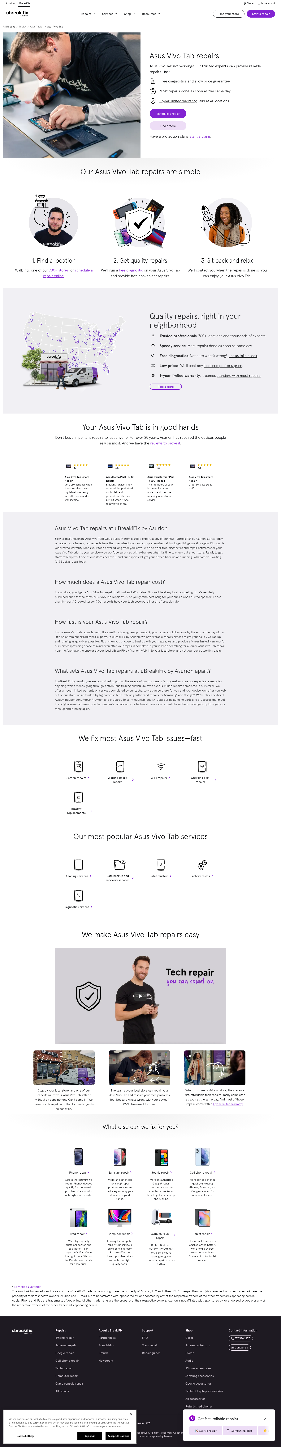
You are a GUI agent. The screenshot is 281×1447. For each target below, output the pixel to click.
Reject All (89, 1436)
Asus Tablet (36, 26)
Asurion (10, 3)
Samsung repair (119, 1172)
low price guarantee (213, 81)
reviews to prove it (165, 443)
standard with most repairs (239, 375)
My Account (268, 3)
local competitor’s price (223, 365)
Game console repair (160, 1236)
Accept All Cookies (118, 1436)
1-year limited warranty (178, 101)
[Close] (131, 1414)
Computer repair (119, 1234)
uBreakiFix (24, 3)
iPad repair (77, 1234)
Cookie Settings (26, 1436)
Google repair (160, 1172)
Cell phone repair (201, 1172)
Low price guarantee (27, 1287)
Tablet (22, 26)
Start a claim (199, 136)
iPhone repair (77, 1172)
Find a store (166, 387)
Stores (250, 3)
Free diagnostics (173, 81)
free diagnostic (131, 270)
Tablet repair (201, 1234)
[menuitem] (88, 14)
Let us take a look (243, 355)
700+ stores (59, 270)
